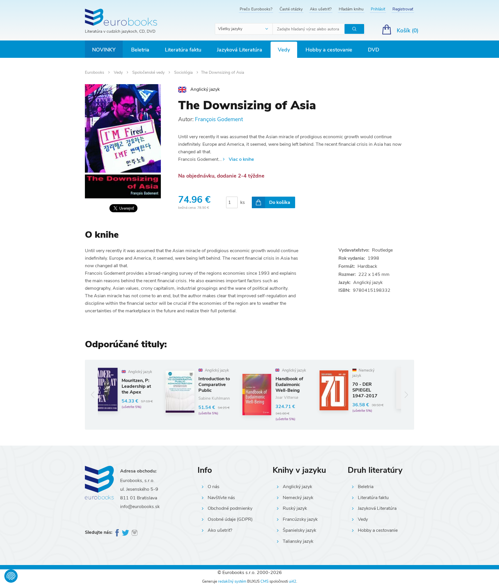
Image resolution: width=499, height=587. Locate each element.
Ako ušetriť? (321, 9)
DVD (373, 49)
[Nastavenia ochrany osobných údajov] (11, 576)
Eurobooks (95, 72)
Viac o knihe (241, 159)
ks (242, 202)
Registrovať (402, 9)
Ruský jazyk (295, 508)
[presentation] (92, 394)
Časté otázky (291, 9)
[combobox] (244, 28)
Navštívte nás (221, 497)
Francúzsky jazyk (300, 519)
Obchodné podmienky (230, 508)
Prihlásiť (378, 9)
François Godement (219, 119)
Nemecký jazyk (298, 497)
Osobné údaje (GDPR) (230, 519)
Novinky (104, 49)
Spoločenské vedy (149, 72)
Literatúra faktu (183, 49)
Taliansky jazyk (298, 541)
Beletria (140, 49)
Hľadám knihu (351, 9)
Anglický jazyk (297, 486)
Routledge (382, 250)
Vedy (284, 49)
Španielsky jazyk (299, 530)
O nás (213, 486)
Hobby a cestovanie (329, 49)
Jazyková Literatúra (239, 49)
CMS (264, 581)
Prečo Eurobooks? (256, 9)
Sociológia (184, 72)
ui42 (292, 581)
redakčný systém (232, 581)
